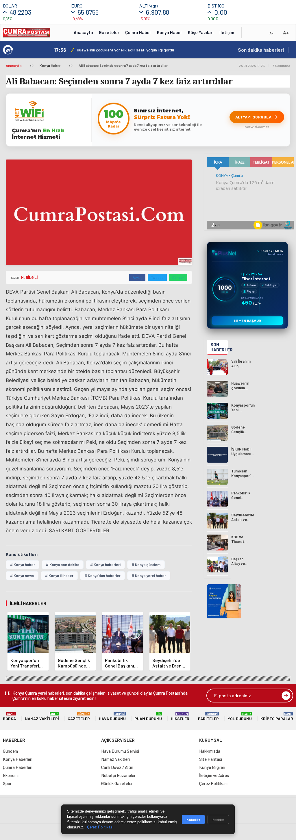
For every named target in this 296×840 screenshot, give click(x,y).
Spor (7, 783)
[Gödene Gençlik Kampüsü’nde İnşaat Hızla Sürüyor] (217, 433)
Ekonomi (10, 775)
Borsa (9, 716)
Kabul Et (193, 819)
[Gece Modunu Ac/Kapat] (260, 34)
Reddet (218, 819)
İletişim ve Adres (214, 775)
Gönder (178, 277)
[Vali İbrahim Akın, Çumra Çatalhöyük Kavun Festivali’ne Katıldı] (217, 367)
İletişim (226, 32)
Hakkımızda (209, 751)
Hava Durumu (112, 716)
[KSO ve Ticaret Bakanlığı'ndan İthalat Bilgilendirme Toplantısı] (217, 542)
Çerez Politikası (213, 783)
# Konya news (22, 575)
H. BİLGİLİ (29, 277)
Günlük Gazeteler (117, 783)
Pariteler (208, 716)
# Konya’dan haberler (102, 575)
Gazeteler (109, 32)
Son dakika (261, 50)
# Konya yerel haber (149, 575)
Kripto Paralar (276, 716)
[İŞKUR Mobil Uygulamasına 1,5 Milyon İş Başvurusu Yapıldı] (217, 455)
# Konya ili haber (59, 575)
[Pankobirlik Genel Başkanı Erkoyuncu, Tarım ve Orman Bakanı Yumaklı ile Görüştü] (217, 499)
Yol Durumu (240, 716)
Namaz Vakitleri (42, 716)
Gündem (10, 751)
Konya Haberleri (17, 759)
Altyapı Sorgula (253, 116)
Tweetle (157, 277)
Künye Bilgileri (212, 767)
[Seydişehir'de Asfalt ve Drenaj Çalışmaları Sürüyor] (217, 521)
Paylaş (137, 277)
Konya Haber (169, 32)
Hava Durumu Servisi (120, 751)
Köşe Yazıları (201, 32)
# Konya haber (22, 564)
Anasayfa (83, 32)
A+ (286, 32)
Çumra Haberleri (17, 767)
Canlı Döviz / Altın (117, 767)
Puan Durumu (148, 716)
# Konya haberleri (105, 564)
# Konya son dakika (62, 564)
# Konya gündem (146, 564)
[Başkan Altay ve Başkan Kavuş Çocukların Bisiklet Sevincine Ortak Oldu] (217, 564)
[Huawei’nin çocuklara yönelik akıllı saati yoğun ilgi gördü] (217, 389)
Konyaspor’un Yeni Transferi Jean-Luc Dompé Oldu (121, 49)
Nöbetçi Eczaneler (118, 775)
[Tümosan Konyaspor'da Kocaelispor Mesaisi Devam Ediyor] (217, 477)
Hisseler (180, 716)
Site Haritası (210, 759)
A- (271, 33)
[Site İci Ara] (250, 34)
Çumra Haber (138, 32)
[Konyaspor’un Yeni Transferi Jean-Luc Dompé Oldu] (217, 411)
